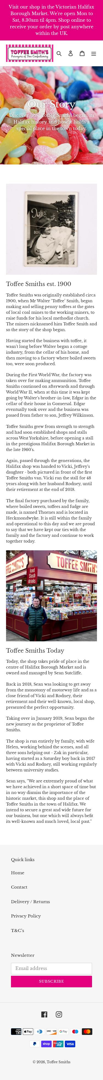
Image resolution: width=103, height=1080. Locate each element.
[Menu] (93, 53)
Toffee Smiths (58, 1062)
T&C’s (17, 930)
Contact (19, 887)
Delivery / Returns (30, 901)
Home (17, 872)
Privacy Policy (26, 916)
